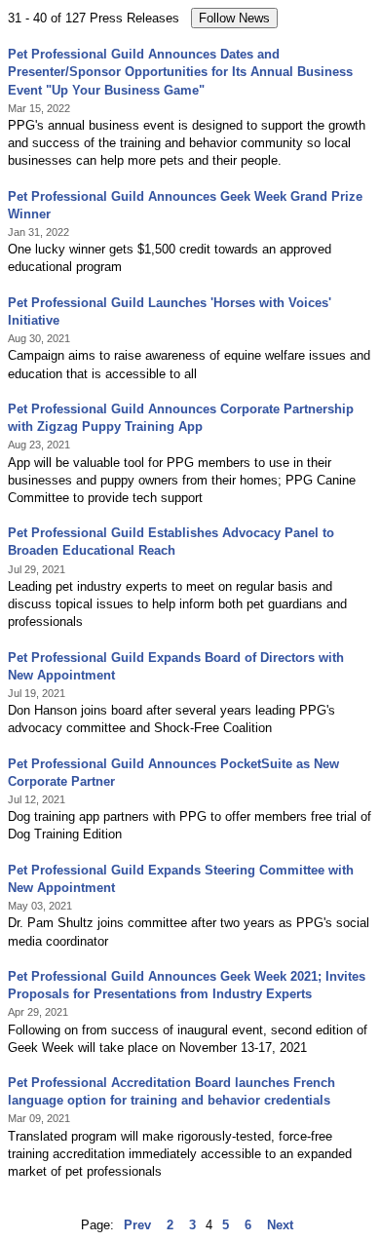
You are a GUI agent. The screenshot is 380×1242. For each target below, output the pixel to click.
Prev (137, 1225)
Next (280, 1225)
